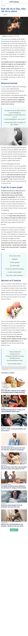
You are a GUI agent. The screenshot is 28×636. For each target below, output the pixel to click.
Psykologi (3, 5)
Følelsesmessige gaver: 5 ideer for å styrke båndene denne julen (13, 410)
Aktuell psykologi (5, 427)
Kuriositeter (4, 522)
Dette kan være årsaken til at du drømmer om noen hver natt (11, 506)
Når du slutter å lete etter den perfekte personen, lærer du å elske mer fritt (14, 468)
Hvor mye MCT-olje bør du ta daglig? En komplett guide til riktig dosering (13, 391)
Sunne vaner (4, 389)
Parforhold (4, 465)
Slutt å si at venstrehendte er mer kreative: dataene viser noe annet (12, 525)
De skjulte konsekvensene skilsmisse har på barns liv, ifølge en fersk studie (13, 487)
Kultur (2, 408)
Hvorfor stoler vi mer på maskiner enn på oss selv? (13, 429)
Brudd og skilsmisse (6, 484)
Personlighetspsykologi (7, 446)
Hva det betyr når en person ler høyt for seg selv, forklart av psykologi (13, 448)
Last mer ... (14, 530)
